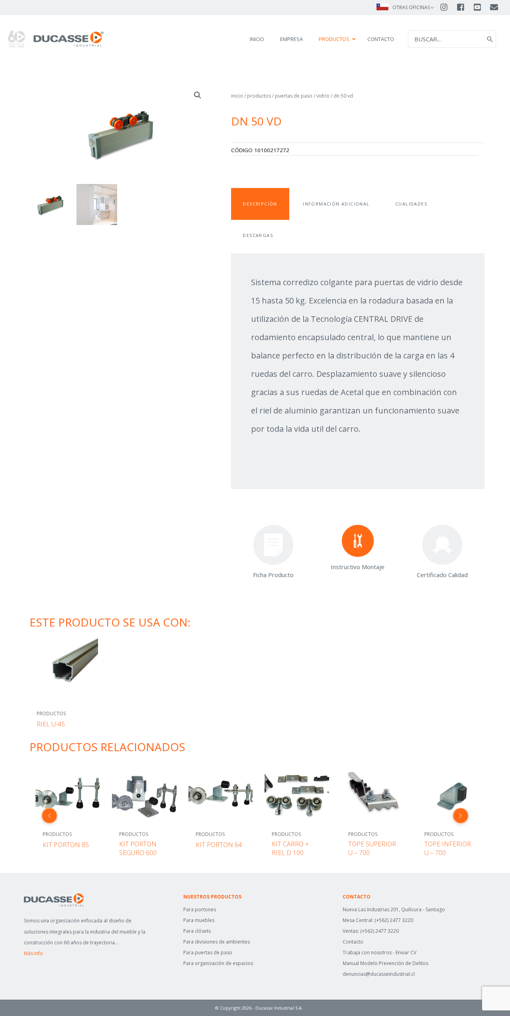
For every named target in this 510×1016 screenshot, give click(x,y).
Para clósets (197, 931)
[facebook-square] (464, 7)
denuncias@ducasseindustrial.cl (379, 974)
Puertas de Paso (293, 95)
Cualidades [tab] (411, 204)
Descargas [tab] (258, 235)
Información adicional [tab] (336, 204)
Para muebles (198, 920)
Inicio (237, 95)
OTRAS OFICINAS (411, 7)
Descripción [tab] (260, 204)
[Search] (490, 39)
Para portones (199, 909)
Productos (259, 95)
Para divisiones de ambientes (216, 941)
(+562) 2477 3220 (394, 920)
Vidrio (323, 95)
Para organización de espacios (218, 963)
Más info (33, 953)
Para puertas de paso (207, 952)
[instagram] (447, 7)
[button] (197, 95)
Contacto (353, 941)
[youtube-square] (480, 7)
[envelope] (494, 7)
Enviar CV (406, 952)
